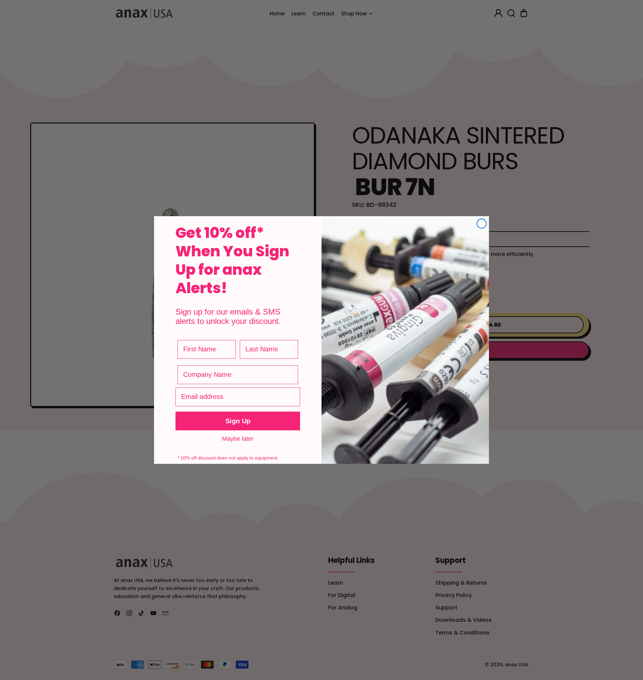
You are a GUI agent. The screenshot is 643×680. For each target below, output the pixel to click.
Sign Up (238, 421)
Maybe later (238, 438)
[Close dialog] (481, 223)
